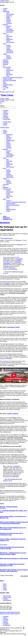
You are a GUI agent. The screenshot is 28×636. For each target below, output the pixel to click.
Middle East (9, 39)
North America (10, 42)
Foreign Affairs (10, 140)
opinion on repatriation (6, 358)
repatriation (20, 244)
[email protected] (4, 612)
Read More (3, 508)
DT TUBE (5, 87)
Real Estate (9, 32)
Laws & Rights (10, 14)
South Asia (9, 36)
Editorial (8, 57)
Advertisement (7, 600)
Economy (8, 26)
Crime (7, 13)
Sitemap (5, 598)
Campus (8, 21)
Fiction (8, 71)
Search (5, 588)
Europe (8, 40)
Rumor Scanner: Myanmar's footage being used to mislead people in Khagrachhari (14, 522)
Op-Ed (8, 55)
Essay (7, 76)
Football (8, 46)
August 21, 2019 (7, 480)
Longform (9, 58)
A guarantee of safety (13, 327)
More (4, 199)
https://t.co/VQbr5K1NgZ (10, 269)
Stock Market (10, 30)
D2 (4, 65)
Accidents (9, 23)
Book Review (9, 70)
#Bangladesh (6, 263)
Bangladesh (6, 11)
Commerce (9, 29)
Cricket (8, 45)
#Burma (6, 266)
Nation (8, 142)
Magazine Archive (8, 85)
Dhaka (8, 17)
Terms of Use (7, 596)
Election (8, 139)
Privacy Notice (7, 597)
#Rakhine (18, 260)
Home (4, 10)
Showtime (6, 62)
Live (4, 89)
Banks (7, 27)
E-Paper (5, 123)
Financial (5, 64)
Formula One (9, 51)
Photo (5, 83)
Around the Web (7, 79)
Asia (7, 35)
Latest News (3, 544)
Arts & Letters (7, 67)
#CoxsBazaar (19, 259)
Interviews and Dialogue (9, 80)
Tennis (8, 48)
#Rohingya (6, 259)
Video (4, 587)
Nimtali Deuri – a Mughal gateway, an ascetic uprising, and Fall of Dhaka (13, 553)
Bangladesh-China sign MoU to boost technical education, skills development (13, 570)
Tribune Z (5, 60)
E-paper (5, 8)
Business (5, 24)
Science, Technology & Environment (13, 77)
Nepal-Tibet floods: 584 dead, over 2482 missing (14, 558)
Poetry (8, 68)
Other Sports (9, 52)
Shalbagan (7, 283)
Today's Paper (7, 122)
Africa (7, 38)
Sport (4, 43)
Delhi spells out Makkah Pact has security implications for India (12, 564)
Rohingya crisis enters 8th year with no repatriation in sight (11, 534)
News (4, 133)
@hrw (8, 261)
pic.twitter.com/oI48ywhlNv (10, 476)
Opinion (5, 54)
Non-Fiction (9, 74)
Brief (4, 82)
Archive (5, 86)
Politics (8, 18)
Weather (8, 20)
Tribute (8, 73)
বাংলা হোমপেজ (24, 576)
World (4, 33)
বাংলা (1, 103)
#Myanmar (18, 261)
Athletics (8, 49)
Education (9, 16)
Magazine (5, 61)
